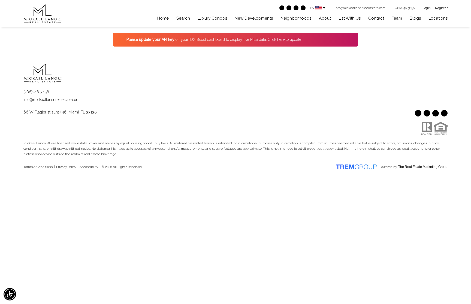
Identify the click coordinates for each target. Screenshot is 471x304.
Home (163, 18)
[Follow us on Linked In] (303, 7)
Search (183, 18)
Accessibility (89, 167)
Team (397, 18)
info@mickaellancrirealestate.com (51, 99)
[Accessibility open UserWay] (10, 294)
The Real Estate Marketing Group (423, 167)
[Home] (42, 13)
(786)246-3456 (36, 92)
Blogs (415, 18)
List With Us (350, 18)
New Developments (254, 18)
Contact (376, 18)
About (325, 18)
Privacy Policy (66, 167)
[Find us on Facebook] (281, 7)
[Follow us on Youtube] (288, 7)
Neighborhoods (295, 18)
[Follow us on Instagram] (296, 7)
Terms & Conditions (38, 167)
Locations (438, 18)
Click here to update (284, 39)
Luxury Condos (212, 18)
